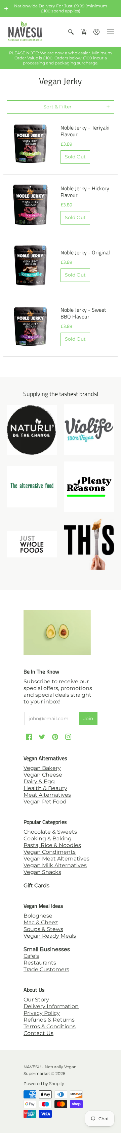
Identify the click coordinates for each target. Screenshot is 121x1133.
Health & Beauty (45, 788)
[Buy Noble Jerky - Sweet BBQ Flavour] (30, 326)
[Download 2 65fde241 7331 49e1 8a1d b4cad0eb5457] (89, 486)
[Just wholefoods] (32, 544)
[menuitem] (71, 32)
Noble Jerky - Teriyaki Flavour (85, 131)
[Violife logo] (89, 429)
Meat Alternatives (47, 795)
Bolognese (38, 916)
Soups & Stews (43, 929)
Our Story (36, 999)
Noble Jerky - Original (85, 252)
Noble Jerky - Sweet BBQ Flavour (83, 313)
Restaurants (40, 962)
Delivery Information (51, 1006)
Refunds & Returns (49, 1020)
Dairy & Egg (39, 781)
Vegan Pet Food (45, 801)
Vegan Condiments (50, 852)
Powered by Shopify (44, 1083)
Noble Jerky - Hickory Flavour (85, 191)
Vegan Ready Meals (50, 936)
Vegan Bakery (42, 768)
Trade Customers (46, 969)
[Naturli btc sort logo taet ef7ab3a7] (32, 430)
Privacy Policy (42, 1013)
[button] (6, 8)
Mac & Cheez (41, 922)
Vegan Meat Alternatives (56, 858)
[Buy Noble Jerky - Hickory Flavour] (30, 204)
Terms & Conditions (50, 1026)
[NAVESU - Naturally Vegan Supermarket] (25, 32)
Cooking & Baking (48, 838)
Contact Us (38, 1033)
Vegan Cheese (43, 775)
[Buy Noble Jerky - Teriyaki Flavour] (30, 143)
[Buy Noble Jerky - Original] (30, 265)
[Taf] (32, 486)
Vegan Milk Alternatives (55, 865)
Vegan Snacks (42, 872)
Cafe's (31, 956)
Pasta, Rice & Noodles (52, 845)
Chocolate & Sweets (50, 832)
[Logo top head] (89, 544)
